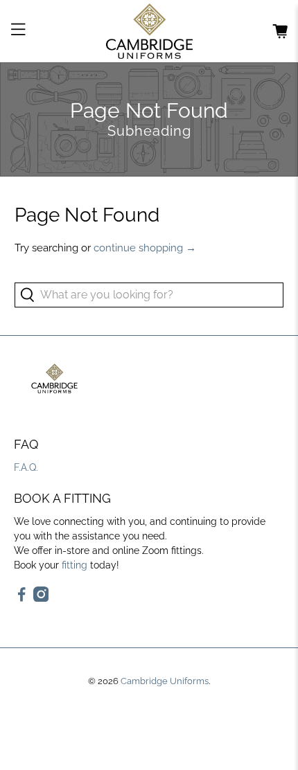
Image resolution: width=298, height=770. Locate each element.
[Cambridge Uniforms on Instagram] (41, 598)
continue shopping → (145, 248)
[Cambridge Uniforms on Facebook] (22, 598)
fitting (74, 565)
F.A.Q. (26, 467)
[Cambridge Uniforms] (149, 31)
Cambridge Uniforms (165, 681)
